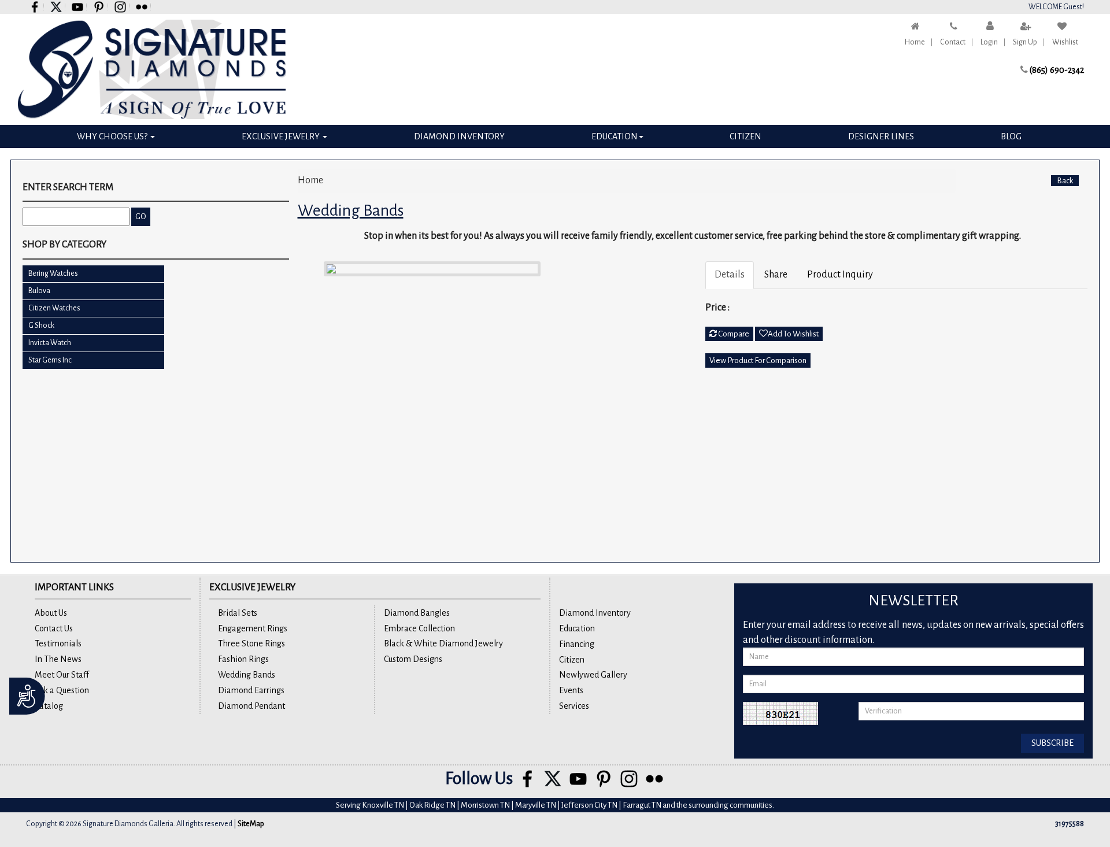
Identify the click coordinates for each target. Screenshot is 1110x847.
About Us (51, 612)
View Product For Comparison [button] (757, 360)
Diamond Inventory (459, 136)
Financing (576, 644)
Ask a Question (62, 690)
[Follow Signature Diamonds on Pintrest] (99, 6)
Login (989, 42)
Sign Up (1025, 42)
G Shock (41, 325)
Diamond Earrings (251, 690)
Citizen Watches (54, 308)
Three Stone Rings (251, 643)
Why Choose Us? (113, 136)
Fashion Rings (243, 659)
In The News (58, 659)
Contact (952, 42)
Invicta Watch (49, 343)
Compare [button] (733, 334)
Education (614, 136)
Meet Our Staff (62, 674)
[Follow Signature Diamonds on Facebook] (35, 6)
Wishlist (1065, 42)
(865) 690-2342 (1057, 70)
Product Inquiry (840, 274)
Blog (1011, 136)
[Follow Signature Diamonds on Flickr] (142, 6)
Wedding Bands (246, 674)
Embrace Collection (419, 628)
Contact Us (54, 628)
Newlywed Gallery (593, 674)
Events (571, 690)
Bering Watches (53, 273)
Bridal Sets (237, 612)
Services (574, 706)
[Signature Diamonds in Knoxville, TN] (151, 69)
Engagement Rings (252, 628)
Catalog (49, 706)
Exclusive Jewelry (281, 136)
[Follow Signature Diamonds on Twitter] (56, 6)
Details (730, 274)
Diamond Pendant (251, 706)
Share (775, 274)
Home (915, 42)
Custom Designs (413, 659)
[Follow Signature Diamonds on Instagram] (121, 6)
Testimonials (58, 643)
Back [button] (1065, 180)
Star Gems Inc (50, 360)
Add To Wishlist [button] (793, 334)
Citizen (745, 136)
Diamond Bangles (417, 612)
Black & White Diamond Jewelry (443, 643)
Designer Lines (881, 136)
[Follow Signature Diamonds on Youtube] (78, 6)
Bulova (39, 291)
